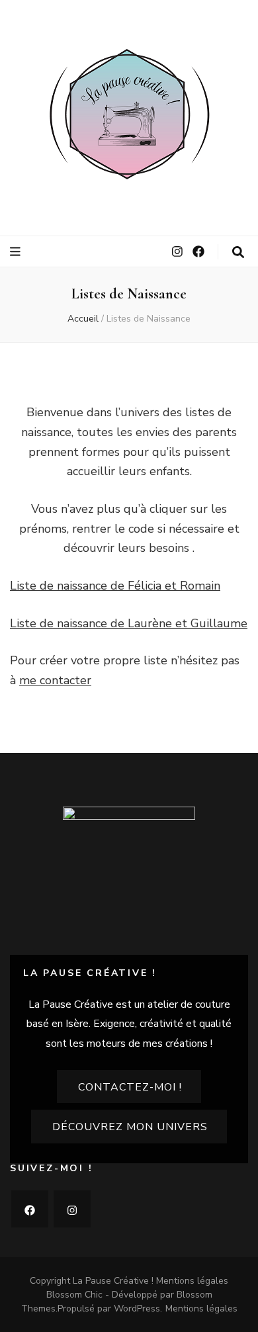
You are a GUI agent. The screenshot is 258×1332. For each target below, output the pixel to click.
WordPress (137, 1308)
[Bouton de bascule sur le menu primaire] (17, 251)
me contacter (55, 680)
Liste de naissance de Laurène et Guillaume (128, 623)
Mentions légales (192, 1280)
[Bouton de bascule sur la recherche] (238, 252)
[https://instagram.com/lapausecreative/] (72, 1208)
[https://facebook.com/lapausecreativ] (29, 1208)
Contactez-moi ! (130, 1087)
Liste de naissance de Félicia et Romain (115, 586)
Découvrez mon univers (130, 1127)
